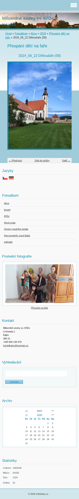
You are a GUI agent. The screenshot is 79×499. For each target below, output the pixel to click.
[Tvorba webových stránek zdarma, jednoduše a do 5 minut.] (49, 494)
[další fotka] (65, 108)
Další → (66, 160)
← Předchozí (15, 160)
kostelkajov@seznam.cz (15, 345)
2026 (39, 415)
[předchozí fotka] (14, 108)
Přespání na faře (39, 308)
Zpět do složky (42, 160)
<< (26, 411)
